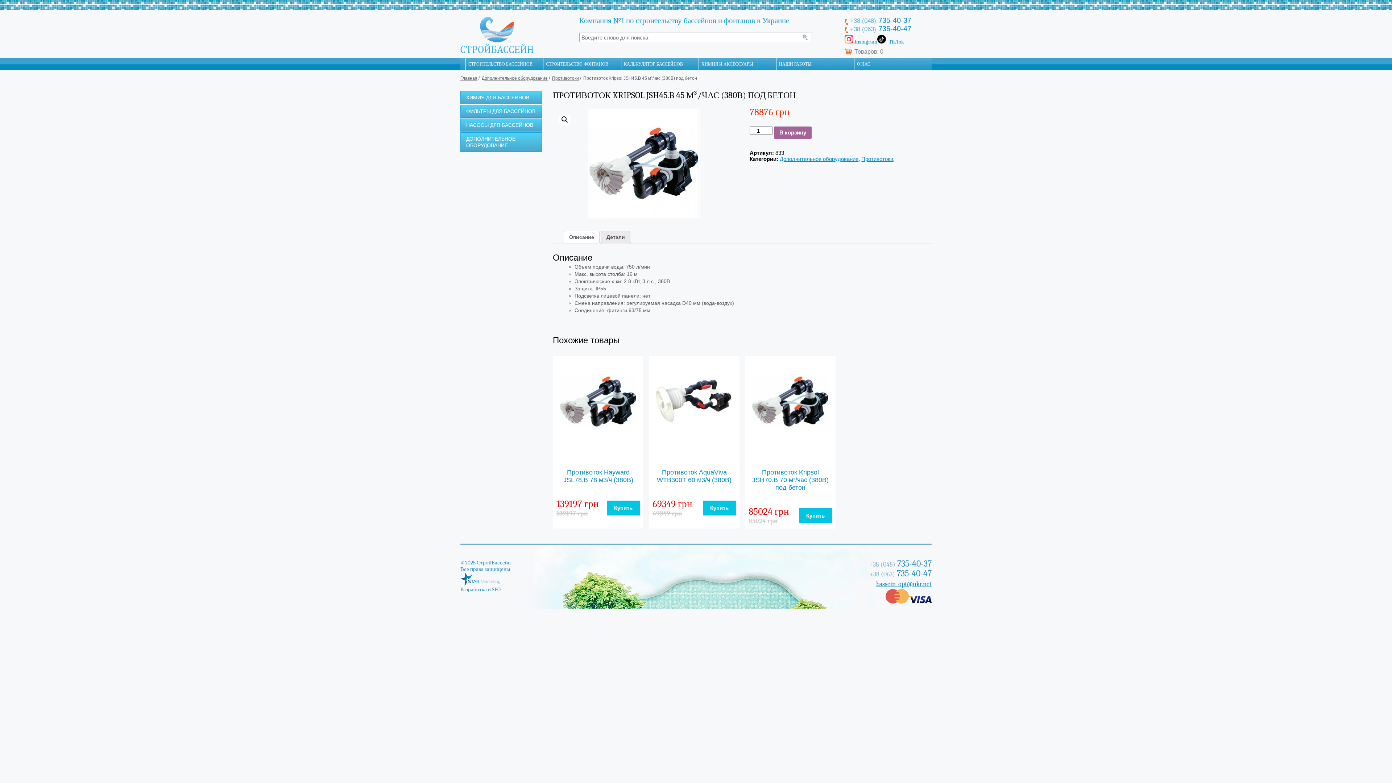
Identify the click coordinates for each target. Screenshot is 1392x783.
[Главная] (462, 64)
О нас (863, 64)
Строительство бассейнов (500, 64)
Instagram (865, 41)
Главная (468, 78)
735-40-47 (880, 29)
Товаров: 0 (868, 52)
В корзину (792, 132)
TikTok (896, 41)
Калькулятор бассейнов (653, 64)
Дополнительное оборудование (515, 78)
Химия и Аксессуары (727, 64)
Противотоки (565, 78)
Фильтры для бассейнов (500, 111)
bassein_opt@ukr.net (904, 584)
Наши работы (795, 64)
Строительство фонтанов (577, 64)
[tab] (582, 237)
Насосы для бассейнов (499, 125)
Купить (623, 508)
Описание (581, 237)
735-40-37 (880, 20)
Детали (615, 237)
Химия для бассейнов (497, 97)
